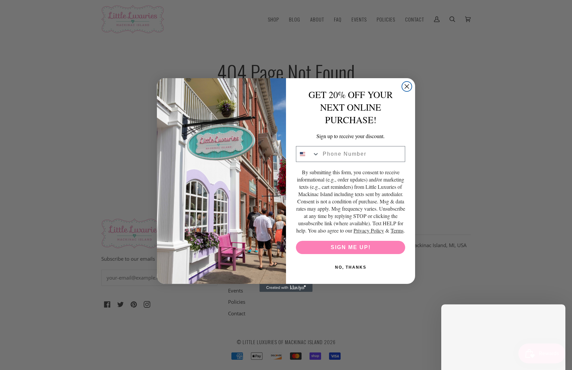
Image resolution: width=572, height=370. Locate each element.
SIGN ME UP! (351, 247)
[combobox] (307, 154)
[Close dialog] (407, 86)
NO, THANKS (350, 267)
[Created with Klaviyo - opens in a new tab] (286, 288)
